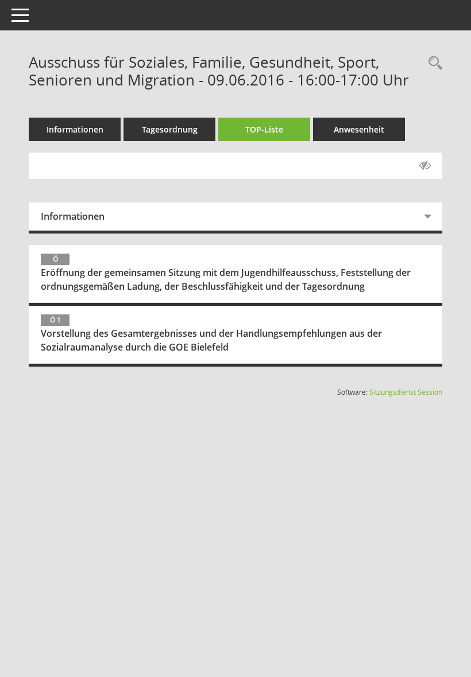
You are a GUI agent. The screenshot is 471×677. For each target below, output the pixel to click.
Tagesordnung (170, 129)
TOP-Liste (264, 129)
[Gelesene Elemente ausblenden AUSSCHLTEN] (425, 165)
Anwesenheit (359, 129)
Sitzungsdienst (405, 392)
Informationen (75, 129)
